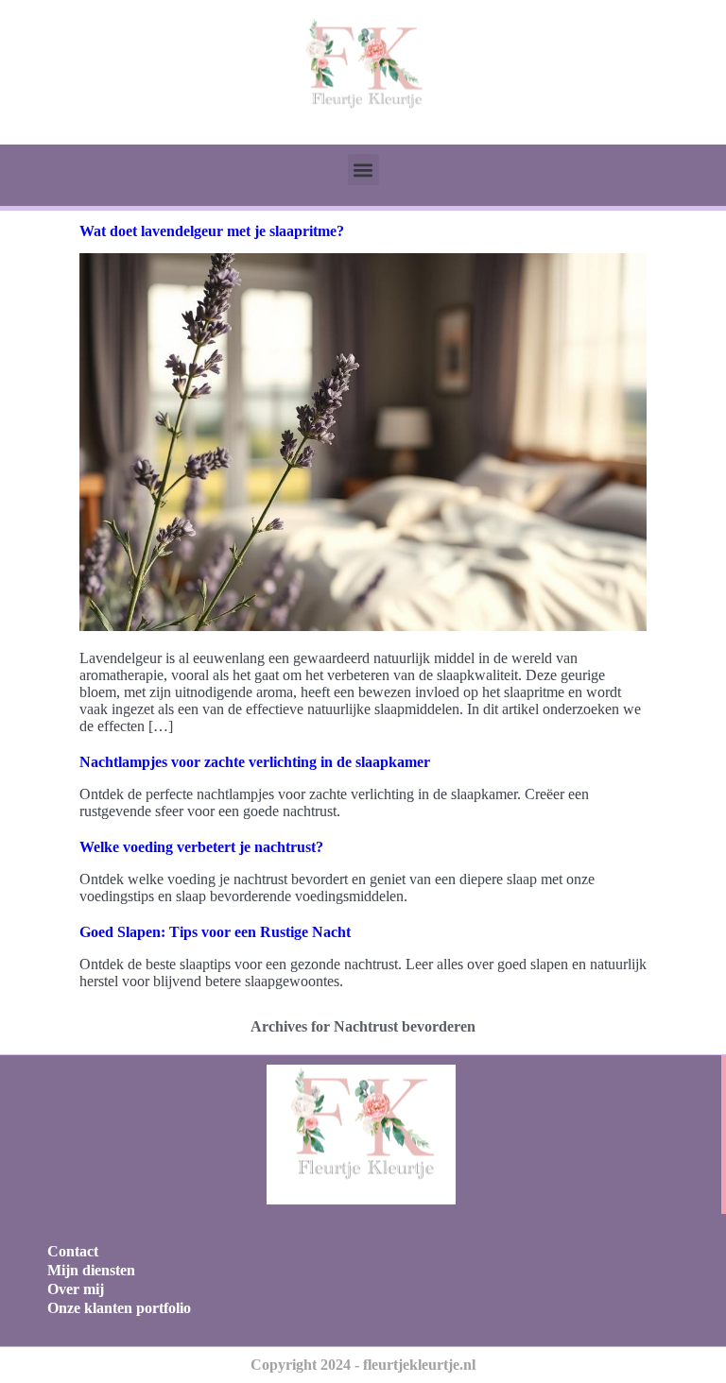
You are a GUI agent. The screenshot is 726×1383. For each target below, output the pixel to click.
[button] (363, 169)
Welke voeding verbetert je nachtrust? (201, 847)
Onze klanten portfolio (119, 1308)
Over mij (75, 1289)
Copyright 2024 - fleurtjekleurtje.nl (363, 1365)
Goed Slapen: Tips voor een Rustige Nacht (215, 932)
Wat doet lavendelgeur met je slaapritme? (211, 231)
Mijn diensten (91, 1270)
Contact (72, 1251)
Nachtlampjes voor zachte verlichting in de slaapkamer (254, 762)
